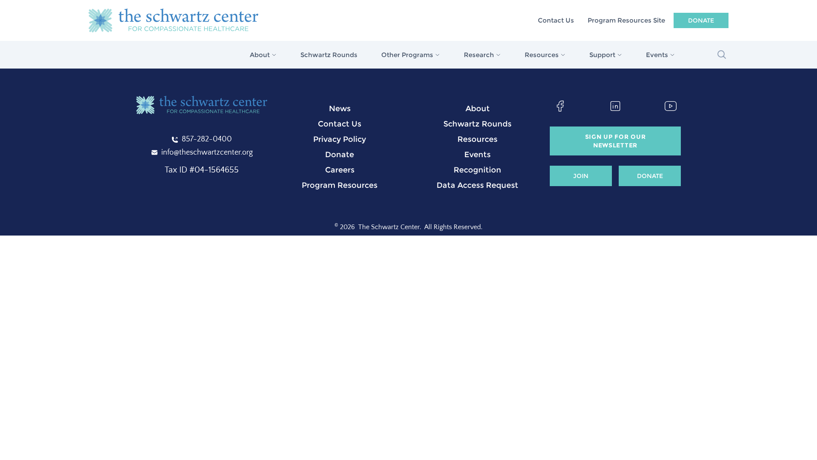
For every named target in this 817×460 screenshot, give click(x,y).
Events (477, 154)
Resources (477, 139)
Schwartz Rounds (328, 55)
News (340, 108)
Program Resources (339, 185)
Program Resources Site (626, 20)
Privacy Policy (339, 139)
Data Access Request (477, 185)
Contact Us (556, 20)
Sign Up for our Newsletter (615, 141)
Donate (701, 20)
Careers (339, 170)
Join (580, 176)
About (478, 108)
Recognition (477, 170)
